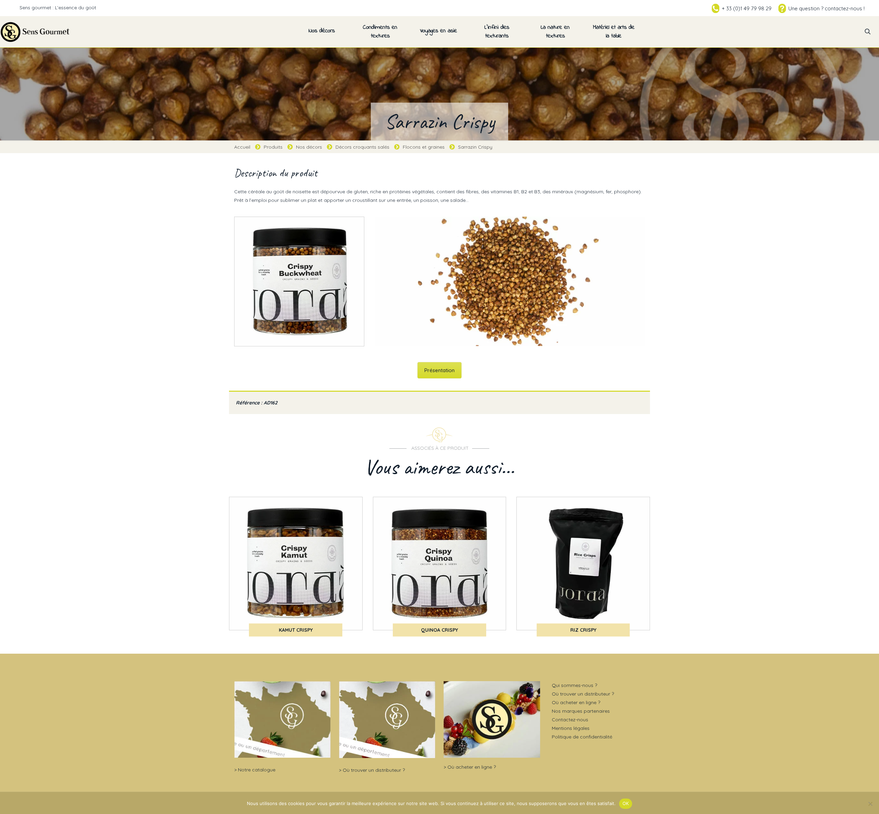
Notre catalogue (256, 770)
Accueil (242, 147)
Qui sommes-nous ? (574, 685)
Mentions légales (571, 728)
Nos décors (309, 147)
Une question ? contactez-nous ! (826, 8)
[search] (867, 31)
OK (626, 803)
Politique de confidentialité (582, 737)
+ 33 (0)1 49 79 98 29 (747, 8)
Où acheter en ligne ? (471, 767)
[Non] (870, 803)
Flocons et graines (424, 147)
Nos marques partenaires (581, 711)
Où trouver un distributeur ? (374, 770)
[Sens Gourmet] (35, 31)
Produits (273, 147)
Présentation (439, 370)
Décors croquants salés (362, 147)
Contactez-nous (570, 719)
